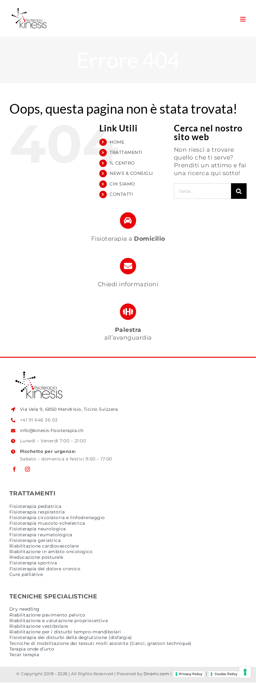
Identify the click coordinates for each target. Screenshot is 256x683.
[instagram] (27, 469)
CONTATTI (121, 194)
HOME (117, 142)
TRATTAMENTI (126, 152)
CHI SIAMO (122, 184)
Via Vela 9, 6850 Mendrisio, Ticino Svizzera (69, 409)
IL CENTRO (122, 163)
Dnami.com (157, 673)
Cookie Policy (225, 674)
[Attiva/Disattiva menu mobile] (243, 19)
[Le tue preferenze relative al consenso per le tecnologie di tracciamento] (245, 672)
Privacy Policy (190, 674)
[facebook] (14, 469)
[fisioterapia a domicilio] (128, 230)
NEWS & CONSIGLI (131, 173)
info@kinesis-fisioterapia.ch (52, 430)
